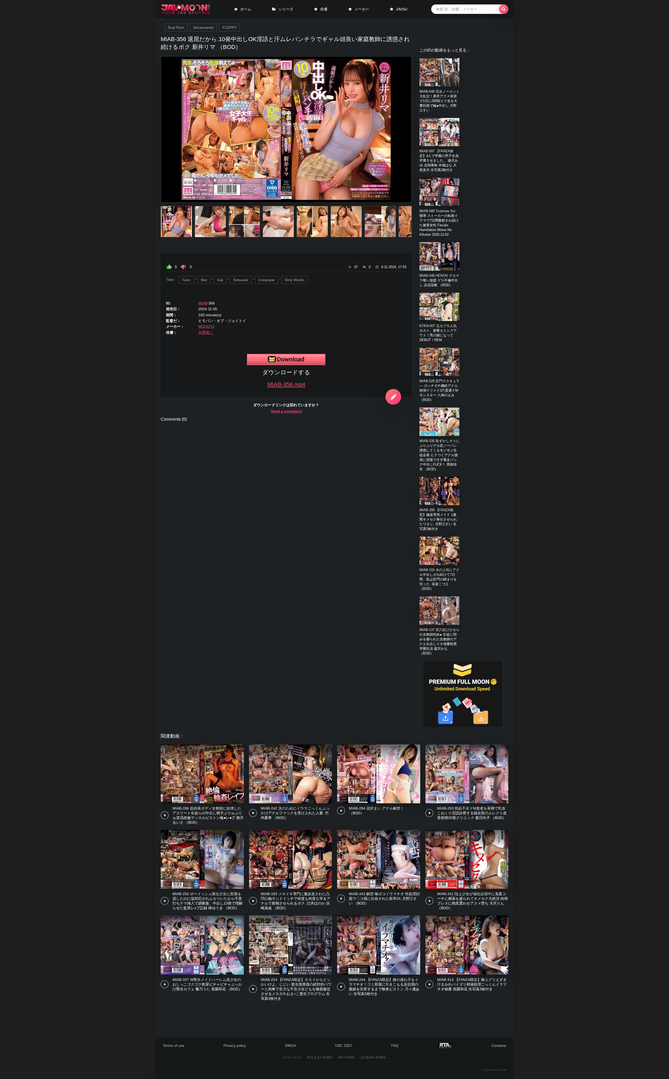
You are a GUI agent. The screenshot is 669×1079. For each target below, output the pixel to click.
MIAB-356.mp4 (286, 384)
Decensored (203, 27)
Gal (220, 280)
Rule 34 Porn (320, 1057)
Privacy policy (234, 1045)
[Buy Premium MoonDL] (462, 726)
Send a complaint (286, 411)
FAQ (395, 1045)
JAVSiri (401, 9)
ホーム (245, 9)
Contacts (499, 1045)
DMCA (290, 1045)
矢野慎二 (205, 332)
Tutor (186, 280)
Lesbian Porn (373, 1057)
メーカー (361, 9)
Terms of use (173, 1045)
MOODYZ (206, 326)
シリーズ (286, 9)
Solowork (240, 280)
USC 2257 (343, 1045)
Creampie (266, 280)
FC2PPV (229, 27)
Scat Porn (176, 27)
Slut (204, 280)
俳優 (323, 9)
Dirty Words (294, 280)
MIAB (202, 303)
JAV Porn (346, 1057)
